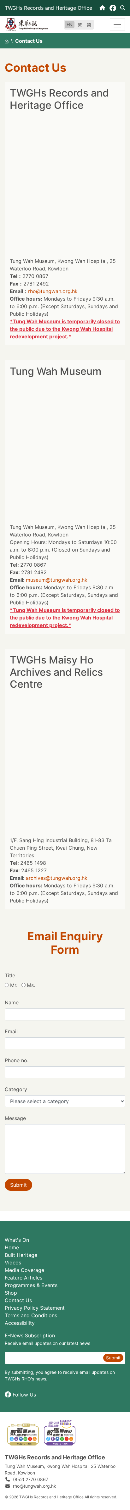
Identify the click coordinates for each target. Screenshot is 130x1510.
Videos (13, 1262)
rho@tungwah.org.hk (53, 291)
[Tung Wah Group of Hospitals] (26, 24)
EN (70, 24)
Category (16, 1089)
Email (11, 1031)
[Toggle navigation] (117, 24)
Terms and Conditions (31, 1315)
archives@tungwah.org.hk (56, 878)
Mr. (13, 985)
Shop (11, 1293)
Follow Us (24, 1394)
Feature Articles (23, 1277)
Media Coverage (24, 1270)
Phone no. (16, 1060)
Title (10, 975)
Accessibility (20, 1323)
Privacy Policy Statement (35, 1308)
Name (12, 1002)
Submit (18, 1185)
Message (15, 1118)
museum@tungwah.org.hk (56, 580)
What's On (17, 1240)
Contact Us (18, 1300)
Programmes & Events (31, 1285)
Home (12, 1247)
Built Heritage (21, 1255)
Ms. (31, 985)
